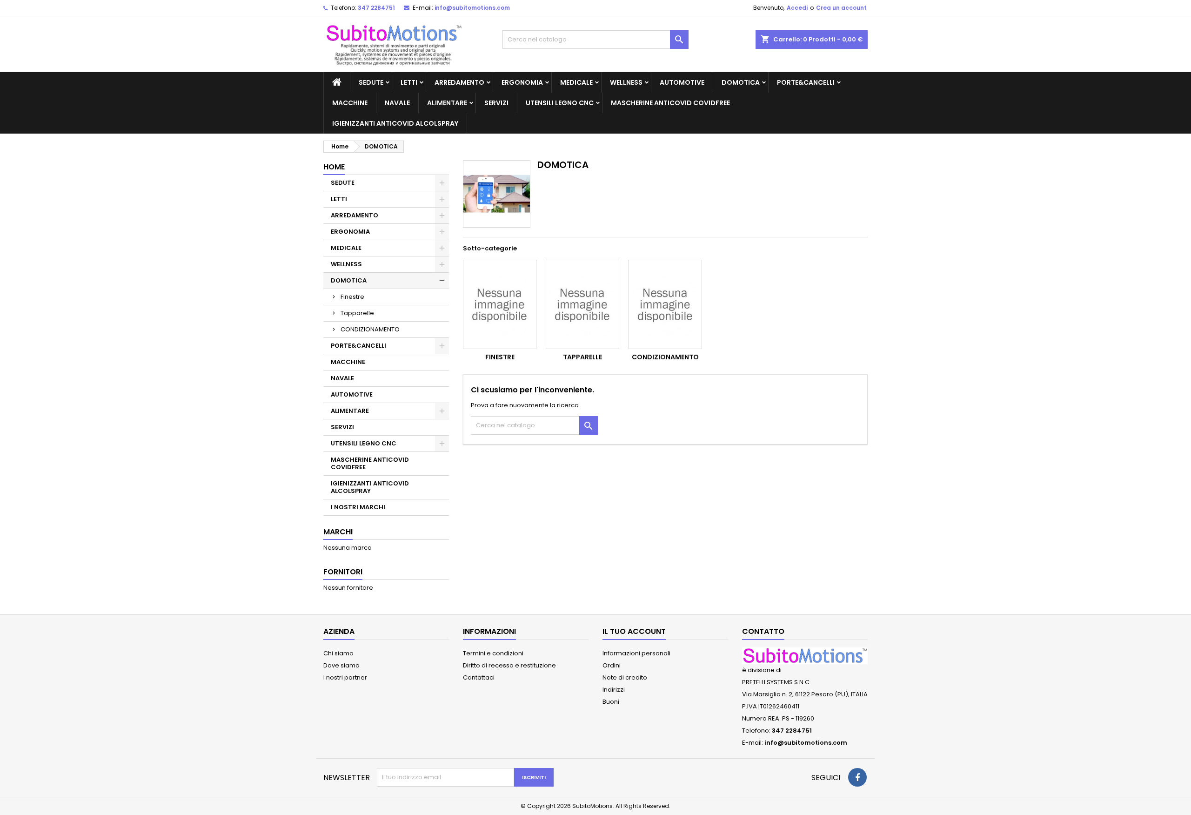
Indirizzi (613, 689)
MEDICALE (576, 82)
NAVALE (397, 103)
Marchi (338, 531)
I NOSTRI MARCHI (358, 507)
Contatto (763, 631)
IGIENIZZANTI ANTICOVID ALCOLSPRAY (395, 123)
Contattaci (479, 677)
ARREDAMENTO (459, 82)
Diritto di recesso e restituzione (509, 665)
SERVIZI (496, 103)
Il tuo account (634, 631)
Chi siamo (338, 653)
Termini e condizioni (493, 653)
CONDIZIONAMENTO (370, 329)
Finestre (352, 296)
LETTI (409, 82)
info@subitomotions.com (472, 8)
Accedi (797, 8)
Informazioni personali (636, 653)
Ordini (611, 665)
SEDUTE (371, 82)
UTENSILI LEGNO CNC (560, 103)
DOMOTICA (741, 82)
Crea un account (841, 8)
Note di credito (624, 677)
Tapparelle (357, 313)
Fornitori (342, 571)
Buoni (610, 701)
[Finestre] (499, 304)
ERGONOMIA (522, 82)
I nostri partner (345, 677)
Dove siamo (341, 665)
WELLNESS (626, 82)
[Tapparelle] (582, 304)
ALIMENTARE (447, 103)
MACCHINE (350, 103)
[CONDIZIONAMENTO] (665, 304)
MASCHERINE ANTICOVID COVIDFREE (670, 103)
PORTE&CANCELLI (806, 82)
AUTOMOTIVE (682, 82)
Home (334, 167)
